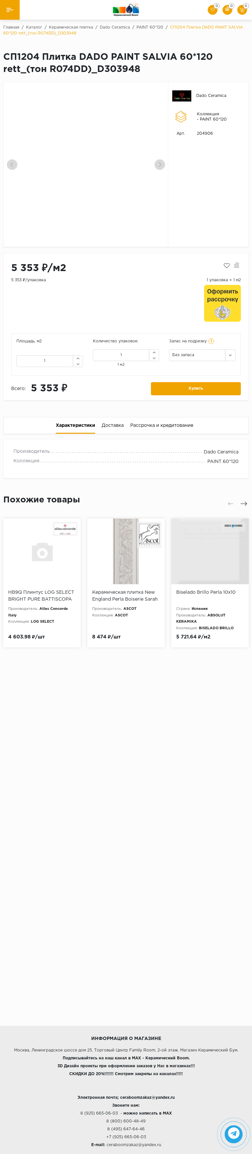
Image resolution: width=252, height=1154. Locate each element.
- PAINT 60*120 (212, 119)
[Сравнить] (237, 266)
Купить (196, 388)
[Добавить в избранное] (226, 266)
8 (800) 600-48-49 (126, 1121)
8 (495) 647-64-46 (126, 1129)
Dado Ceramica (211, 96)
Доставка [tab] (113, 425)
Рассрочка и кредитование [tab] (161, 425)
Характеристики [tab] (75, 425)
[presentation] (12, 164)
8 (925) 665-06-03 (99, 1113)
